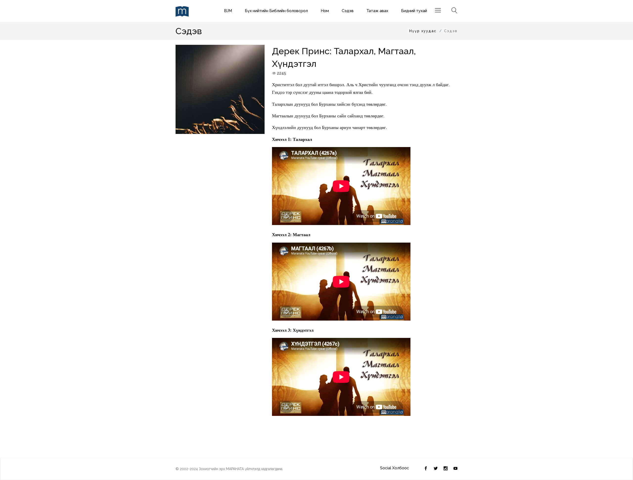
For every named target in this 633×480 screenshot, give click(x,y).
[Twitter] (426, 468)
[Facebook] (436, 468)
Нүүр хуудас (422, 31)
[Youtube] (455, 468)
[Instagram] (446, 468)
